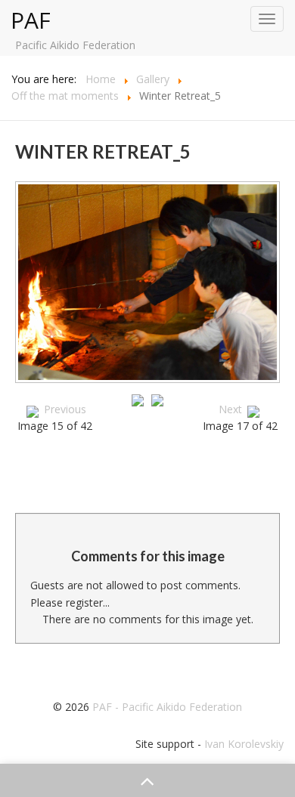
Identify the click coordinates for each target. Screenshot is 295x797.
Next (230, 409)
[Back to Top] (147, 780)
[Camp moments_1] (147, 476)
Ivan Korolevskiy (242, 744)
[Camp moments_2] (147, 497)
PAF (31, 20)
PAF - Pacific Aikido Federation (167, 707)
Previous (65, 409)
